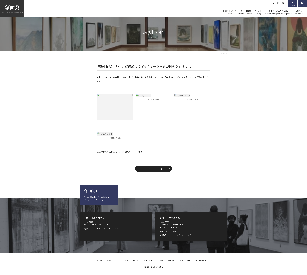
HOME (215, 53)
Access (292, 5)
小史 (241, 12)
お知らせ (299, 12)
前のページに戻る (155, 168)
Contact (302, 5)
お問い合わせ (185, 260)
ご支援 (160, 260)
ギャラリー (258, 12)
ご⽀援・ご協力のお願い (278, 12)
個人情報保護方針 (202, 260)
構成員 (249, 12)
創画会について (229, 12)
